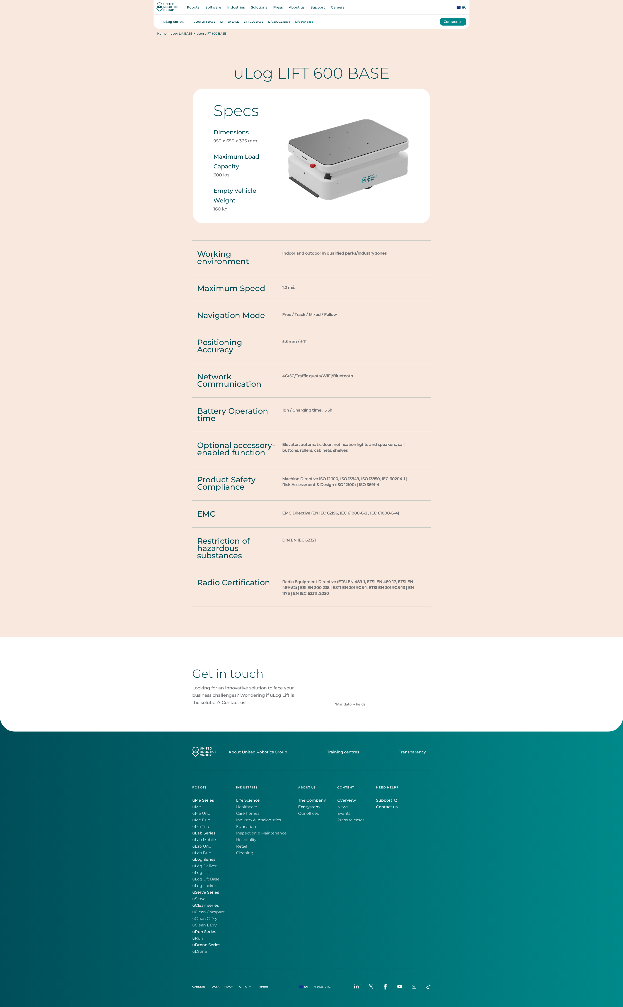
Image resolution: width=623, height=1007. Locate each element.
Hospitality (246, 839)
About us (296, 7)
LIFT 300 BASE (253, 21)
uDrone (199, 951)
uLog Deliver (204, 866)
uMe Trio (200, 826)
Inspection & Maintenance (261, 833)
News (342, 807)
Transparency (412, 752)
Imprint (263, 986)
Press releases (351, 820)
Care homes (247, 813)
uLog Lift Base (206, 879)
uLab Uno (201, 846)
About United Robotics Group (258, 752)
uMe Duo (201, 820)
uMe (196, 807)
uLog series (173, 21)
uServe (199, 899)
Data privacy (222, 986)
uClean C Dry (204, 918)
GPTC (243, 986)
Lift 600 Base (304, 21)
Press (278, 7)
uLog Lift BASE (181, 33)
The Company (312, 800)
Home (161, 33)
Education (246, 826)
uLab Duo (201, 853)
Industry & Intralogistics (258, 820)
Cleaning (244, 853)
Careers (337, 7)
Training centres (343, 752)
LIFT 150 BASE (229, 21)
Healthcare (246, 807)
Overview (346, 800)
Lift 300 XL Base (279, 21)
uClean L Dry (204, 925)
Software (213, 7)
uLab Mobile (204, 839)
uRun (197, 938)
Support (318, 7)
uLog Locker (204, 885)
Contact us (453, 21)
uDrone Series (206, 945)
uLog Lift (200, 872)
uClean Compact (208, 912)
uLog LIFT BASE (204, 21)
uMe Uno (201, 813)
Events (343, 813)
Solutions (259, 7)
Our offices (308, 813)
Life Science (248, 800)
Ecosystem (309, 807)
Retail (241, 846)
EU (464, 7)
